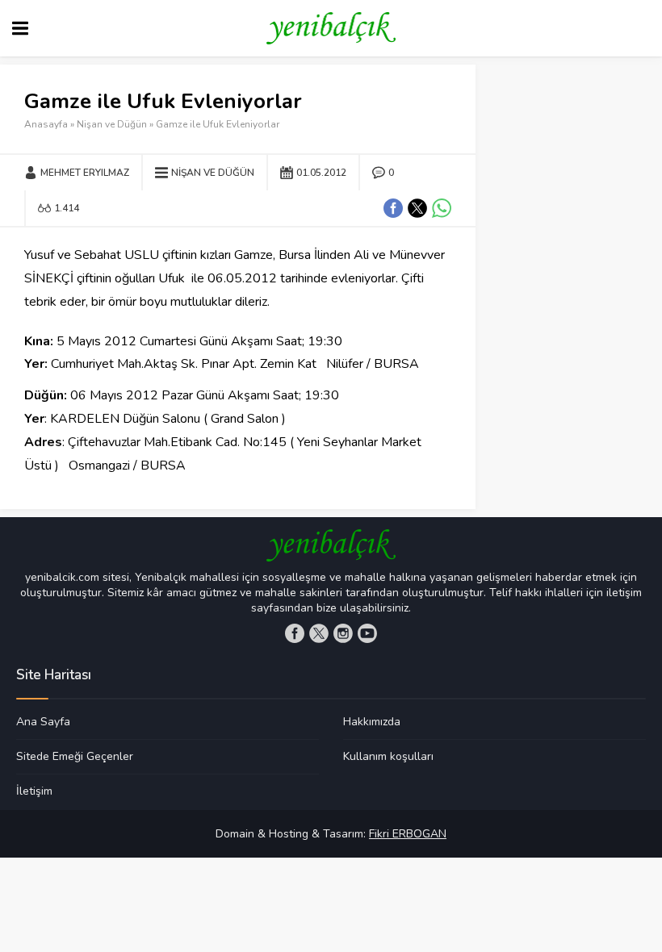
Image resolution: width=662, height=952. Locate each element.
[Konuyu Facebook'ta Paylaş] (393, 208)
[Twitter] (319, 633)
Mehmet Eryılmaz (84, 172)
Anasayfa (46, 124)
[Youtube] (367, 633)
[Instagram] (343, 633)
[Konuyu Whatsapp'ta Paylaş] (441, 208)
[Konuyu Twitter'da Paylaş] (417, 208)
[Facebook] (294, 633)
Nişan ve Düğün (112, 124)
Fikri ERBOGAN (407, 833)
